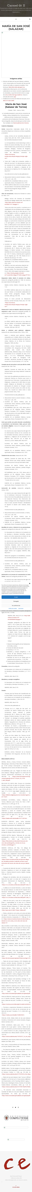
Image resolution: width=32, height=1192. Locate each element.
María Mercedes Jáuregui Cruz (17, 87)
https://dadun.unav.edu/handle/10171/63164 (14, 818)
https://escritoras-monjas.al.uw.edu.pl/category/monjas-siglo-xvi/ (16, 156)
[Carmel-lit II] (16, 1164)
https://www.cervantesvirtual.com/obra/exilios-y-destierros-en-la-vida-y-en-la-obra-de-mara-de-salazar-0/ (16, 921)
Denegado (16, 601)
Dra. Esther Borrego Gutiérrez (14, 95)
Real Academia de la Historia (21, 123)
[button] (29, 583)
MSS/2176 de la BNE (8, 100)
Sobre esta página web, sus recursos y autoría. (16, 1180)
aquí (15, 96)
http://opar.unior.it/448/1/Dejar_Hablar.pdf (13, 910)
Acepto (16, 597)
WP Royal (19, 1176)
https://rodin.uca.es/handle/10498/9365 (13, 1015)
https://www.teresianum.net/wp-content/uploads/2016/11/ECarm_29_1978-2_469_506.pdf (16, 778)
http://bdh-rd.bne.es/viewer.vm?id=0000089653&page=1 (19, 617)
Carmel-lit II (16, 5)
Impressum (20, 608)
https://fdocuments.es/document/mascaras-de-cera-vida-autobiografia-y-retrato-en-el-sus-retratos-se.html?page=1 (15, 843)
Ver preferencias (16, 605)
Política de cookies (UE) (16, 1178)
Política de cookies (13, 608)
